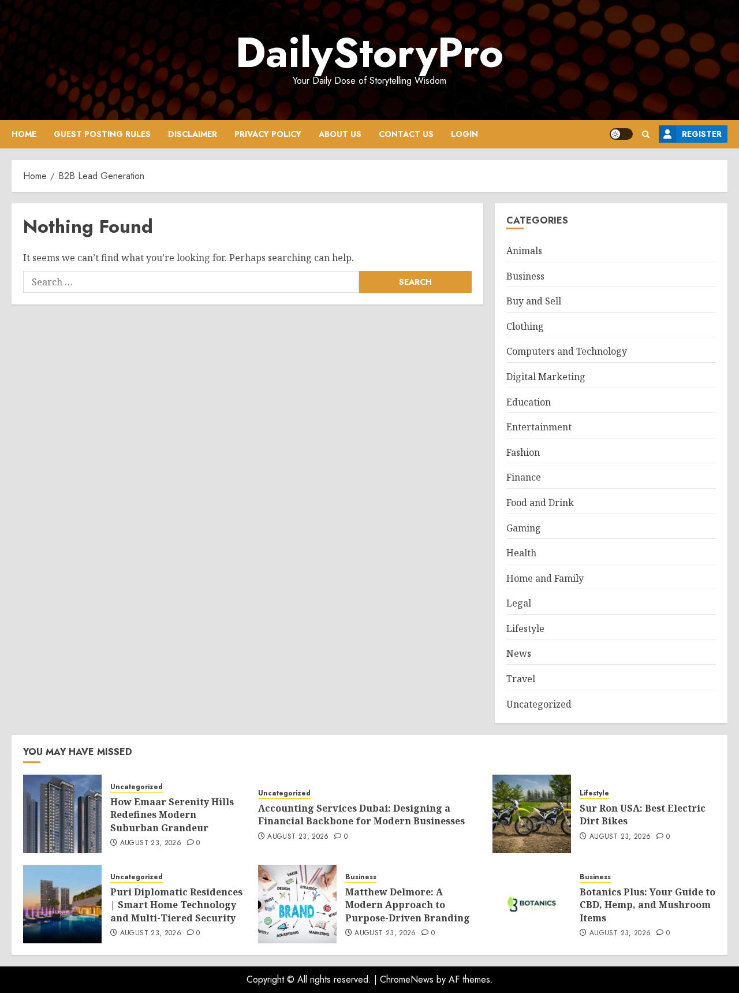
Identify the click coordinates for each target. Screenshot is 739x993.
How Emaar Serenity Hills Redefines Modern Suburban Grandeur (172, 814)
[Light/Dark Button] (621, 134)
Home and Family (545, 578)
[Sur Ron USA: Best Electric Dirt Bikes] (531, 814)
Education (528, 402)
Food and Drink (540, 502)
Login (464, 134)
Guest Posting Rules (102, 134)
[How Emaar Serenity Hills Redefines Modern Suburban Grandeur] (62, 814)
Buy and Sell (533, 301)
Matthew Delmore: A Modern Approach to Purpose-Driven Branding (407, 905)
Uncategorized (539, 704)
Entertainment (539, 427)
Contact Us (406, 134)
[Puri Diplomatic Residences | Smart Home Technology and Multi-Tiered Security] (62, 904)
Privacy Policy (267, 134)
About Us (340, 134)
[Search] (646, 134)
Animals (524, 250)
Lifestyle (525, 628)
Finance (523, 477)
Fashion (523, 452)
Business (525, 276)
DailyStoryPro (369, 53)
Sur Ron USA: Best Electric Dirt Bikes (643, 814)
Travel (520, 678)
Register (702, 134)
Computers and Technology (566, 351)
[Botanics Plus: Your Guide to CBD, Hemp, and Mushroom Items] (531, 904)
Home (24, 134)
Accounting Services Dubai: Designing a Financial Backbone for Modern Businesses (361, 814)
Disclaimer (192, 134)
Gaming (523, 528)
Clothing (525, 326)
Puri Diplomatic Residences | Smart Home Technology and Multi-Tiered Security (176, 905)
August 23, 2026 (150, 843)
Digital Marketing (545, 376)
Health (521, 552)
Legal (518, 603)
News (518, 653)
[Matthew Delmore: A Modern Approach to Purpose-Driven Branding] (297, 904)
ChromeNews (407, 979)
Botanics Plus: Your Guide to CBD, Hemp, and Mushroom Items (647, 905)
